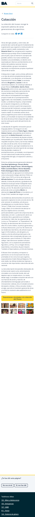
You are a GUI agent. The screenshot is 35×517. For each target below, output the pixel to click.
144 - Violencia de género (10, 514)
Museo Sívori (8, 13)
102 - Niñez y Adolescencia (10, 500)
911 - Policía (5, 511)
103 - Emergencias (7, 504)
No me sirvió (7, 485)
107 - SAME (5, 507)
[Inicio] (4, 3)
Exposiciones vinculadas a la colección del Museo (17, 298)
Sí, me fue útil (21, 485)
